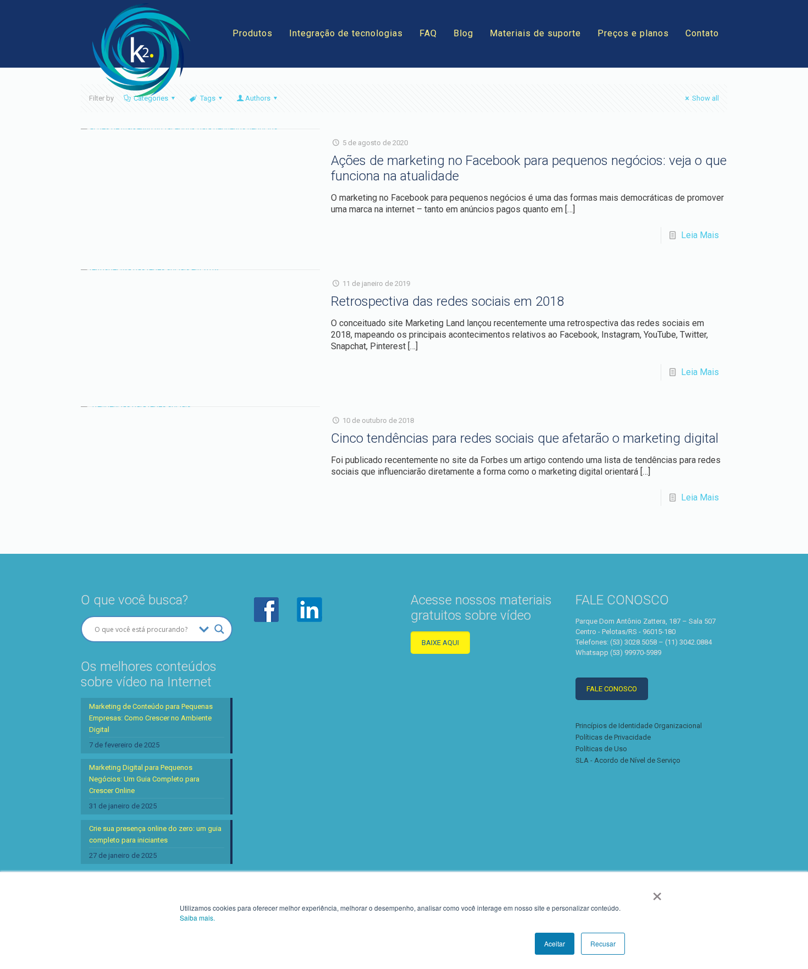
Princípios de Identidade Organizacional (638, 726)
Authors (257, 98)
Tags (207, 98)
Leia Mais (700, 235)
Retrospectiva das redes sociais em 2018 (447, 301)
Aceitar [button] (554, 943)
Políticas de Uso (601, 749)
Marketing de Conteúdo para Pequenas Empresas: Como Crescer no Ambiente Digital (151, 718)
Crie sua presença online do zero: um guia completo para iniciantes (155, 834)
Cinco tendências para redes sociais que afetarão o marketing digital (524, 438)
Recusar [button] (603, 943)
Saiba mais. (197, 917)
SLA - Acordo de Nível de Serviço (627, 760)
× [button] (657, 893)
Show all (705, 98)
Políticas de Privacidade (613, 737)
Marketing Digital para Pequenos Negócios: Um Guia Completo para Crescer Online (144, 779)
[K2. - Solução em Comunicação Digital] (141, 50)
